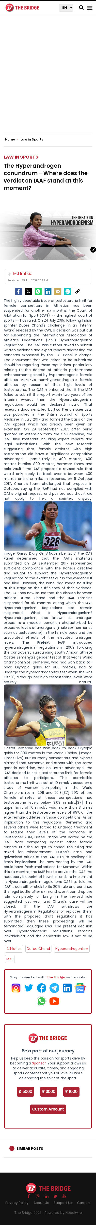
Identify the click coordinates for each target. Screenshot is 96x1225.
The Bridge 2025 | (29, 1212)
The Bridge (56, 977)
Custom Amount (48, 1109)
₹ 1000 (71, 1091)
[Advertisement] (48, 78)
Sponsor (39, 1063)
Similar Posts (29, 1148)
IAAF (9, 959)
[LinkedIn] (48, 291)
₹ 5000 (25, 1091)
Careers (84, 1202)
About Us (41, 1202)
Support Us (63, 1202)
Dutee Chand (38, 948)
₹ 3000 (48, 1091)
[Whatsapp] (38, 291)
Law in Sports (21, 157)
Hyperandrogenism (71, 948)
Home (10, 139)
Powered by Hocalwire (63, 1212)
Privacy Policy (17, 1202)
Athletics (13, 948)
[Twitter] (28, 291)
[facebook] (18, 291)
